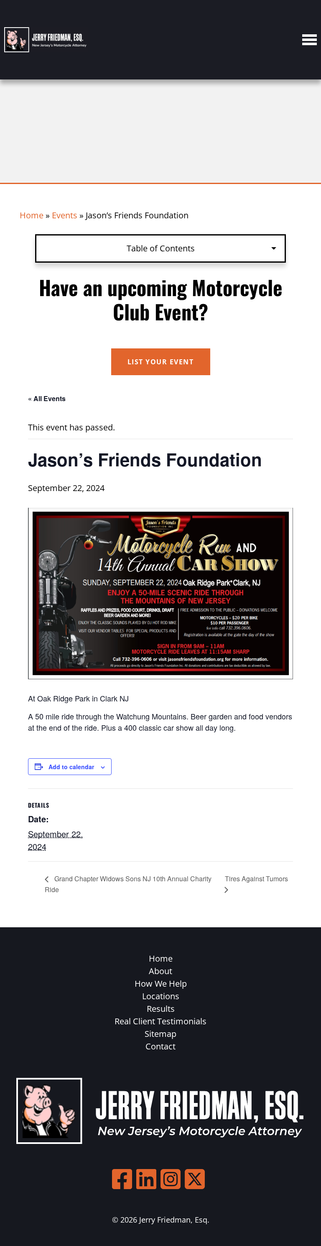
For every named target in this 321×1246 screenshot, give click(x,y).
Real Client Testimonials (160, 1021)
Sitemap (160, 1033)
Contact (160, 1046)
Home (31, 215)
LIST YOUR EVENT (160, 361)
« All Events (47, 398)
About (160, 971)
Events (64, 215)
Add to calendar (71, 766)
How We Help (161, 983)
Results (161, 1008)
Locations (160, 996)
